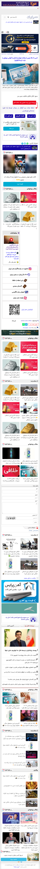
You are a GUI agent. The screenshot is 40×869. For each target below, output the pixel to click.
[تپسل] (4, 153)
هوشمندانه (25, 328)
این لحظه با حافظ (17, 280)
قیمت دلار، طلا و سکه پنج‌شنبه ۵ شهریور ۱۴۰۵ (23, 655)
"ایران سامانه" (16, 867)
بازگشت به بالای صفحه (30, 578)
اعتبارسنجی (35, 530)
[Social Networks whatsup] (27, 144)
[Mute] (8, 172)
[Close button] (39, 852)
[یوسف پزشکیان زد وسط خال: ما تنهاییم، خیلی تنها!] (20, 637)
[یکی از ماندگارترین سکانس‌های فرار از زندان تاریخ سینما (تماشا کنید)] (11, 240)
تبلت (30, 328)
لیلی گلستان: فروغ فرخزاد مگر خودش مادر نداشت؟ (22, 679)
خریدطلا (11, 129)
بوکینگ (30, 530)
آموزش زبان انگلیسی (18, 292)
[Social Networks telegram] (22, 144)
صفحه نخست (36, 54)
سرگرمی (30, 54)
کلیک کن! (20, 184)
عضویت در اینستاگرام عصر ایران (18, 269)
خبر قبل (9, 116)
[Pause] (5, 172)
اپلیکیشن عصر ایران (27, 310)
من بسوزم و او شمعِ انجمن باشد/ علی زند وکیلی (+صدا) (15, 136)
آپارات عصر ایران (18, 298)
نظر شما (35, 486)
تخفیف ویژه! (13, 859)
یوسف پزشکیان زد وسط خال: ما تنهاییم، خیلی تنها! (21, 650)
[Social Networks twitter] (25, 144)
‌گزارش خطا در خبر (33, 324)
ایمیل (36, 495)
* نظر (36, 501)
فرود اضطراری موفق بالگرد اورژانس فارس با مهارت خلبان (20, 667)
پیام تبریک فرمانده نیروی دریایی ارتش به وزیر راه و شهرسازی (19, 684)
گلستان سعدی (17, 286)
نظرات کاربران (20, 116)
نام (36, 489)
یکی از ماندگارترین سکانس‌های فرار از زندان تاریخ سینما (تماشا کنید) (12, 247)
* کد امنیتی (34, 515)
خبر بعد (30, 116)
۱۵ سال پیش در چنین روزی (18, 274)
